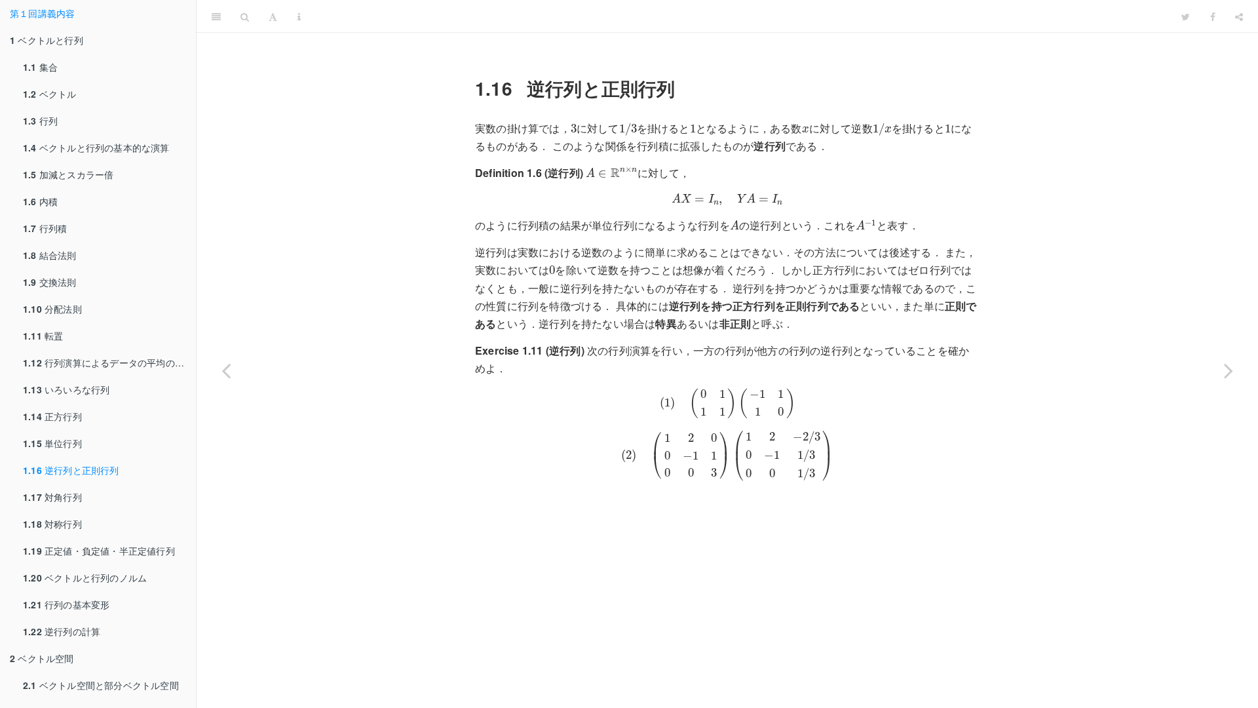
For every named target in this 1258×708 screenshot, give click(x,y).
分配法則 (52, 308)
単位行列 (52, 443)
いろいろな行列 (66, 389)
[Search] (245, 16)
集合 (40, 66)
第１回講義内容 (42, 13)
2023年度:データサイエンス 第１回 (741, 16)
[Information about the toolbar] (299, 16)
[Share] (1239, 16)
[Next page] (1228, 370)
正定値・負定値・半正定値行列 (99, 550)
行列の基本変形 (66, 604)
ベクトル (50, 93)
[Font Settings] (273, 16)
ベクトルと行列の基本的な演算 (96, 147)
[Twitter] (1186, 16)
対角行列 (52, 496)
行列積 (45, 228)
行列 (40, 120)
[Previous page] (226, 370)
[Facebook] (1212, 16)
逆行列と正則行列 (71, 470)
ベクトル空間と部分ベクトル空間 (101, 685)
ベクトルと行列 (46, 40)
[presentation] (574, 128)
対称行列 (52, 523)
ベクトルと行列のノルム (85, 577)
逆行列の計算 (61, 631)
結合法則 (50, 255)
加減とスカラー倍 (68, 174)
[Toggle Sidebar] (216, 16)
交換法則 (50, 281)
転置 (43, 335)
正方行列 (52, 416)
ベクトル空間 (42, 658)
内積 (40, 201)
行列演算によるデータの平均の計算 (108, 362)
